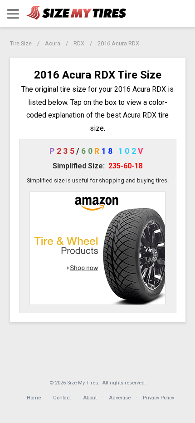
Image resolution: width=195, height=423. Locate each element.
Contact (62, 398)
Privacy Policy (158, 398)
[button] (13, 14)
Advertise (120, 398)
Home (34, 398)
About (90, 398)
